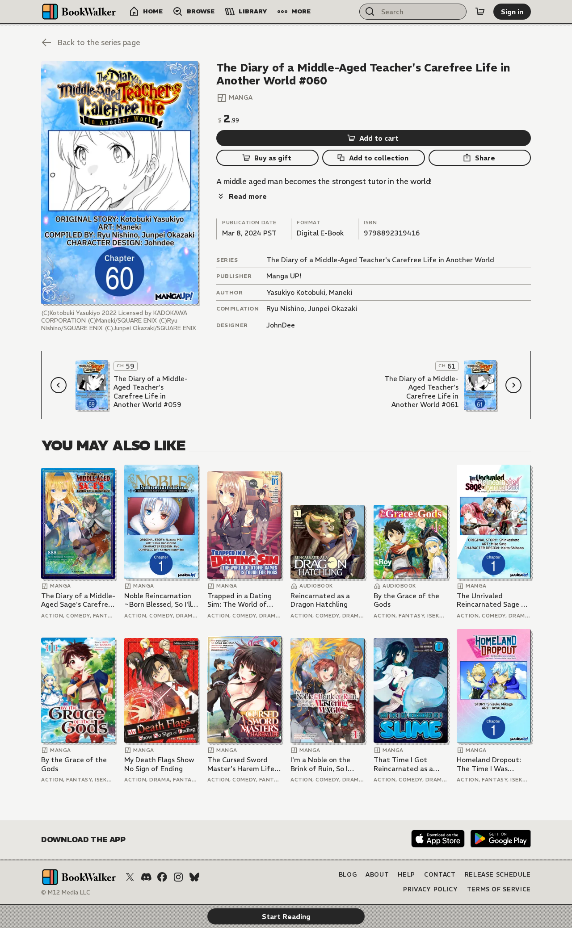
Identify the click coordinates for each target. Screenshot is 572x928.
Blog (348, 875)
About (377, 875)
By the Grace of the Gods (406, 600)
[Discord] (146, 877)
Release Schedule (498, 875)
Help (406, 875)
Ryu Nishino (285, 308)
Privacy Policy (430, 889)
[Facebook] (162, 877)
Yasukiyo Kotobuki (295, 292)
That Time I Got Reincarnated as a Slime (403, 764)
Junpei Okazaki (332, 308)
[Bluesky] (194, 877)
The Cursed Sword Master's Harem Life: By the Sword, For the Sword (243, 764)
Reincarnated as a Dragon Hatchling (320, 600)
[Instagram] (178, 877)
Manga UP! (283, 276)
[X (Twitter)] (130, 877)
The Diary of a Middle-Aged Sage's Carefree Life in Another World (78, 600)
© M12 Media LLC (65, 892)
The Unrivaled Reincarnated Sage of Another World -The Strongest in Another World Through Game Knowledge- (493, 600)
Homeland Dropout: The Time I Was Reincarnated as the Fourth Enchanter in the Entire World (490, 764)
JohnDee (280, 325)
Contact (440, 875)
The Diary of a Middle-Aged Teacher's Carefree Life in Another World (380, 260)
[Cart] (480, 11)
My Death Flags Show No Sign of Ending (159, 764)
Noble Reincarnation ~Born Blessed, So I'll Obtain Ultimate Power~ (158, 600)
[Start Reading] (119, 182)
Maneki (340, 292)
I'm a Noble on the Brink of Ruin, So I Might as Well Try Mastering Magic (320, 764)
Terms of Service (499, 889)
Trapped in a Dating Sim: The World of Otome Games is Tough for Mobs (239, 600)
